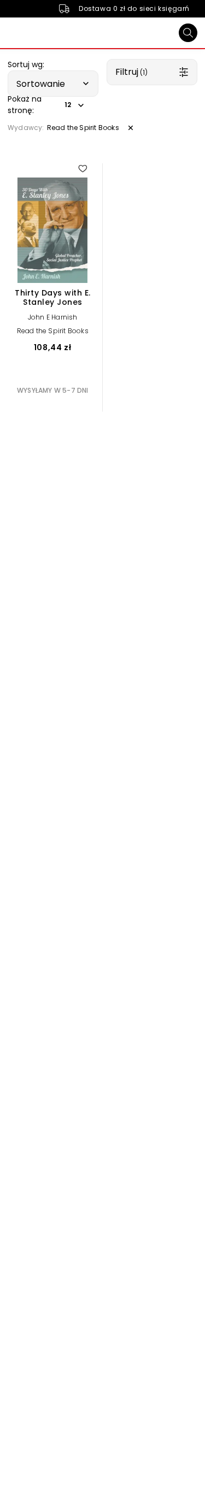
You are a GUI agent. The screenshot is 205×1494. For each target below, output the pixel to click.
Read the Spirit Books (53, 330)
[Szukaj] (188, 32)
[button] (53, 83)
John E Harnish (53, 317)
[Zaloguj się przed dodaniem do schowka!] (82, 168)
